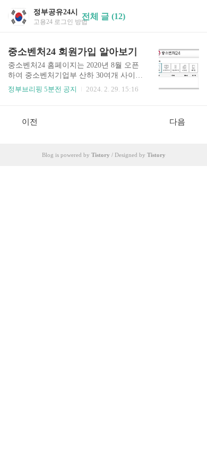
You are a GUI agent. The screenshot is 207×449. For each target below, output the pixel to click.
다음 (177, 122)
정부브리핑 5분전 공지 (42, 89)
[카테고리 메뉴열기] (188, 16)
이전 (30, 122)
